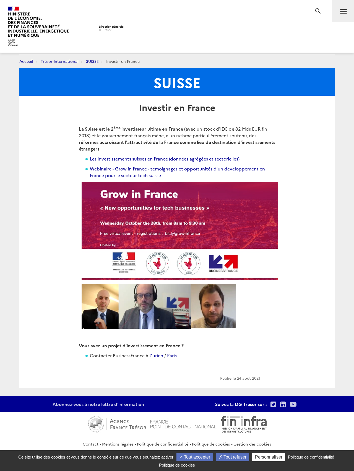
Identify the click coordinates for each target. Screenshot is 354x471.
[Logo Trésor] (109, 28)
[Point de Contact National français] (183, 423)
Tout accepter (196, 457)
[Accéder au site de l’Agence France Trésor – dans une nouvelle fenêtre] (117, 423)
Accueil (26, 61)
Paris (172, 355)
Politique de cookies (211, 444)
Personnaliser (268, 457)
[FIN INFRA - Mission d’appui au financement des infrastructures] (244, 423)
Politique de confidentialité (162, 444)
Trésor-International (60, 61)
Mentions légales (117, 444)
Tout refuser (234, 457)
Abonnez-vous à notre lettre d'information (98, 404)
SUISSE (92, 61)
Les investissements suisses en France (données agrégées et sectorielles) (165, 159)
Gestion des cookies (252, 444)
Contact (90, 444)
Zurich (156, 355)
